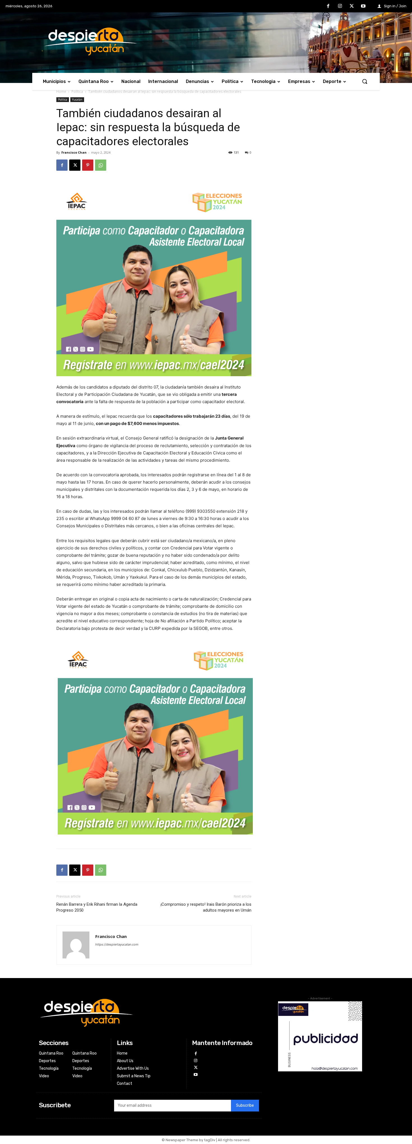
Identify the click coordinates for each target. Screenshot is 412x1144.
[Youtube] (363, 6)
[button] (364, 81)
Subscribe (245, 1105)
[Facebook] (328, 6)
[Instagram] (340, 6)
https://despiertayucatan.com (116, 944)
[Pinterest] (87, 165)
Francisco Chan (74, 152)
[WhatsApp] (100, 165)
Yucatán (77, 99)
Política (77, 91)
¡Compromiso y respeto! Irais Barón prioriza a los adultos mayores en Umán (206, 907)
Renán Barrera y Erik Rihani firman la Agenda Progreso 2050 (96, 907)
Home (61, 91)
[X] (352, 6)
